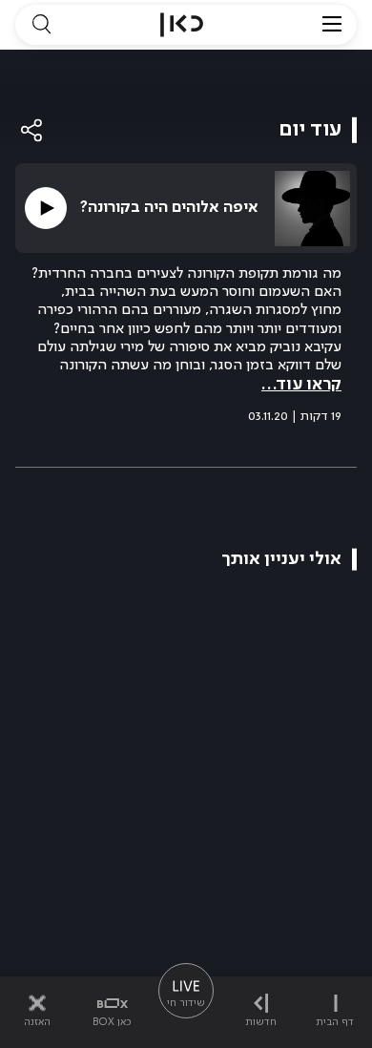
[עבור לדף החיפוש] (41, 24)
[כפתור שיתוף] (32, 130)
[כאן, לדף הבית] (181, 24)
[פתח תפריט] (332, 25)
